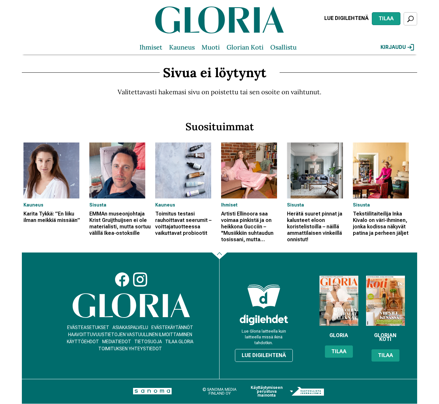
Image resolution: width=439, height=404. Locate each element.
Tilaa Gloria (179, 341)
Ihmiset (150, 47)
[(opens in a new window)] (264, 319)
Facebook (122, 279)
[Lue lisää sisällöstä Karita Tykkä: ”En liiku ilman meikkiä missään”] (54, 170)
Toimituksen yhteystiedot (130, 348)
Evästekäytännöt (172, 327)
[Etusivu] (131, 305)
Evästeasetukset (88, 327)
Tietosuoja (148, 341)
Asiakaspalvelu (130, 327)
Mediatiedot (116, 341)
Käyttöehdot (83, 341)
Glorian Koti (245, 47)
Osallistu (283, 47)
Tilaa (386, 18)
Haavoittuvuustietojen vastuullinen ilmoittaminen (130, 334)
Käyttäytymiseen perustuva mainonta (266, 391)
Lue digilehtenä (346, 18)
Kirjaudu (393, 47)
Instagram (140, 279)
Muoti (211, 47)
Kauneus (182, 47)
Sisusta (97, 204)
